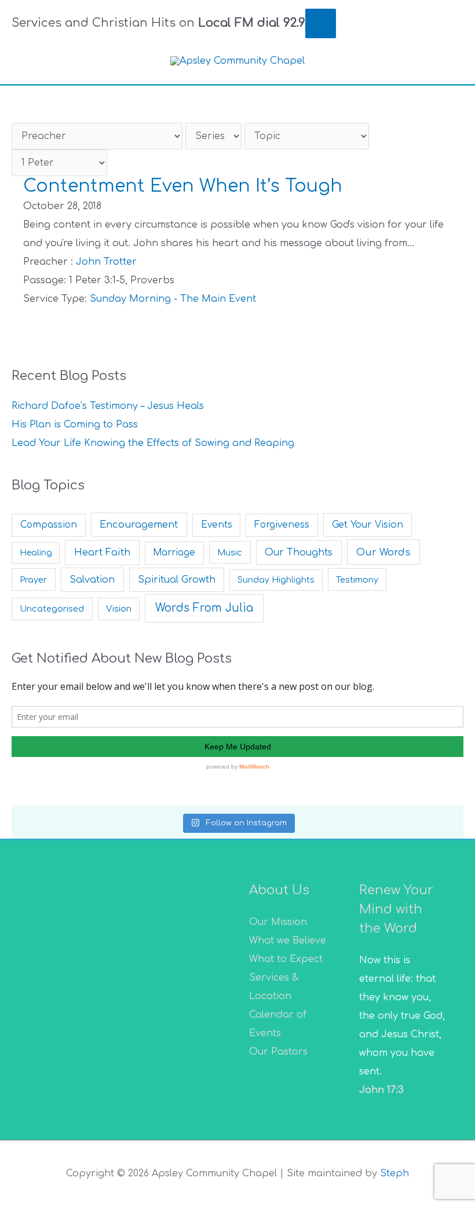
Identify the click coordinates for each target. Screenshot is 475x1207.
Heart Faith (102, 552)
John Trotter (106, 262)
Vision (118, 608)
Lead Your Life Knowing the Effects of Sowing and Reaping (153, 443)
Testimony (357, 579)
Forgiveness (281, 525)
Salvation (92, 580)
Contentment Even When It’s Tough (182, 186)
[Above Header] (320, 23)
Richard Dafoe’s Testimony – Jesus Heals (108, 406)
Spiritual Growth (176, 580)
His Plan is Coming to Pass (75, 424)
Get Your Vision (367, 525)
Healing (36, 552)
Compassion (48, 525)
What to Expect (286, 959)
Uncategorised (52, 608)
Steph (394, 1173)
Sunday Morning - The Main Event (173, 299)
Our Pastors (278, 1052)
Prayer (33, 579)
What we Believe (287, 940)
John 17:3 (381, 1090)
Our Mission (278, 922)
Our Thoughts (298, 552)
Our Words (383, 552)
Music (229, 552)
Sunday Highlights (276, 580)
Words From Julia (204, 608)
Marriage (174, 553)
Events (216, 525)
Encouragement (139, 525)
